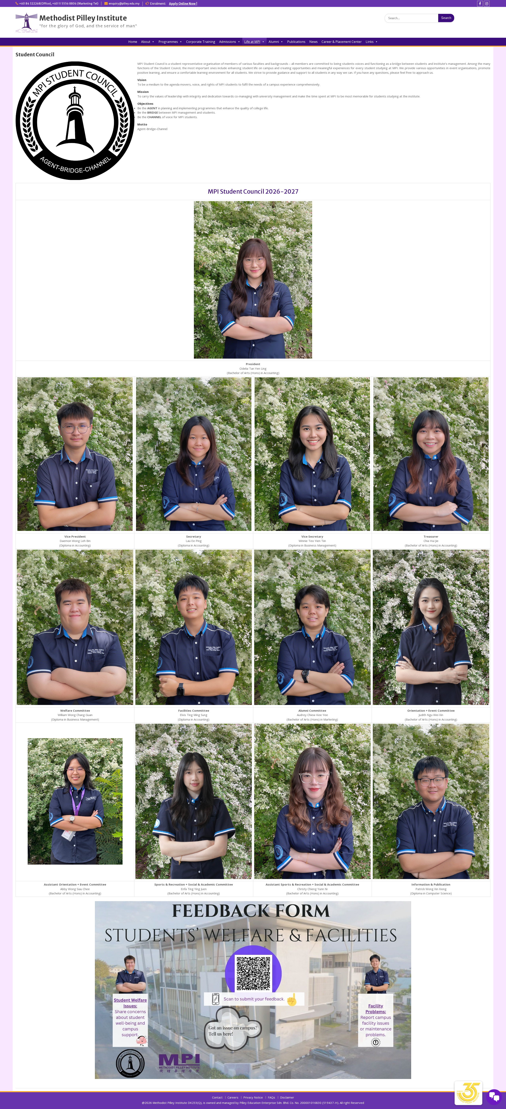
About (145, 42)
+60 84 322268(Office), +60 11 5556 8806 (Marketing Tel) (58, 3)
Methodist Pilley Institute (83, 18)
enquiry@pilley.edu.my (124, 3)
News (313, 42)
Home (132, 42)
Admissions (227, 42)
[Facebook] (480, 4)
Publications (296, 42)
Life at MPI (252, 42)
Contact (217, 1097)
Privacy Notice (253, 1097)
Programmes (168, 42)
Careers (233, 1097)
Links (370, 42)
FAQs (271, 1097)
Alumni (274, 42)
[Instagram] (487, 4)
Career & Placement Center (342, 42)
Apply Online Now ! (183, 4)
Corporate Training (200, 42)
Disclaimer (287, 1097)
